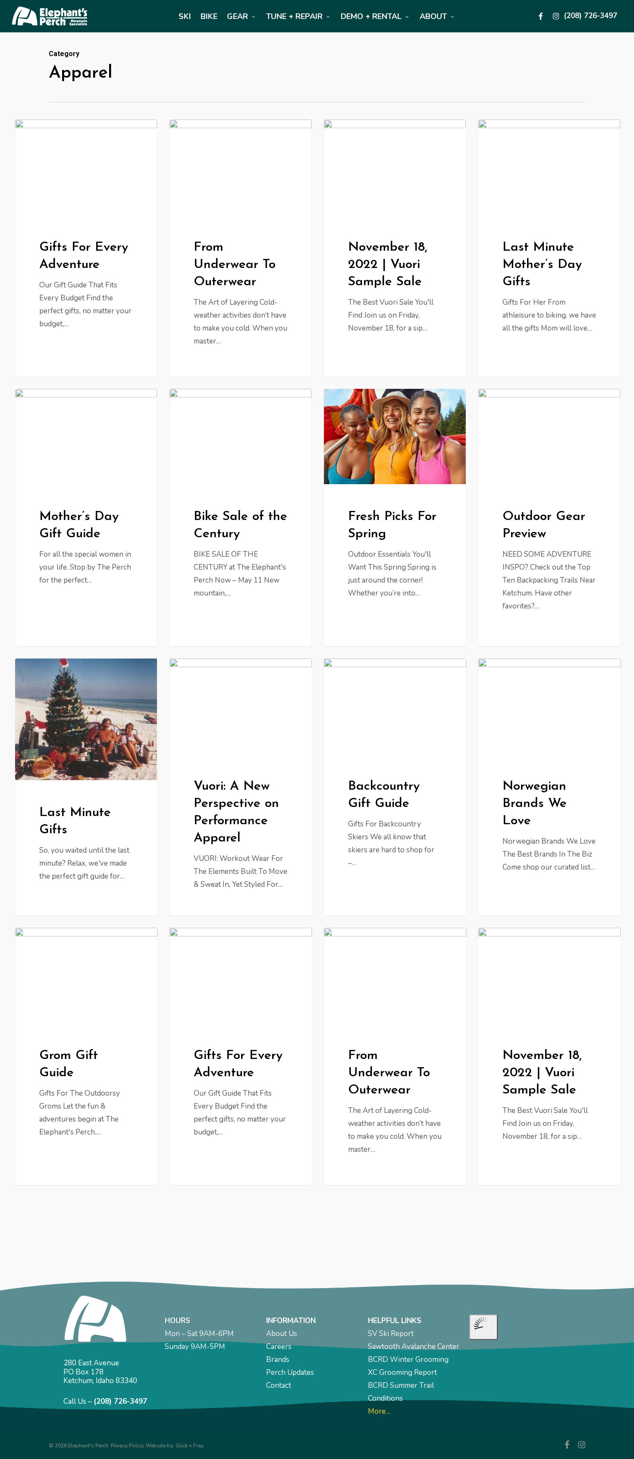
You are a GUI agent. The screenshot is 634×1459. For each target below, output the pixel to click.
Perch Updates (290, 1372)
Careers (279, 1347)
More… (379, 1411)
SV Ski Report (391, 1334)
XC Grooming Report (402, 1372)
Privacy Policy (127, 1445)
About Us (281, 1334)
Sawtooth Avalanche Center (413, 1347)
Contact (278, 1385)
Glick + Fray (190, 1445)
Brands (277, 1359)
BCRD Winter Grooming (408, 1359)
